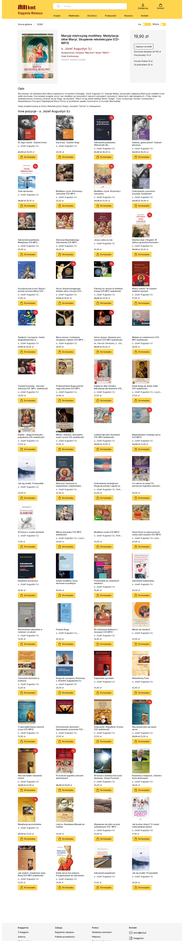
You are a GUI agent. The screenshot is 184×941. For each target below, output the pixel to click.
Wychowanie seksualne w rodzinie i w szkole (30, 630)
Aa (139, 24)
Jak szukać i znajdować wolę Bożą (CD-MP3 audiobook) (31, 874)
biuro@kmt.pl (140, 932)
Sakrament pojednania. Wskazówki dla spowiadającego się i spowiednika (105, 143)
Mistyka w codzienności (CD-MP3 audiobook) (146, 338)
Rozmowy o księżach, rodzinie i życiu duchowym (147, 776)
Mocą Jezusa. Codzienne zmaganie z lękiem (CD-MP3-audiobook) (70, 338)
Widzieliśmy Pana (140, 678)
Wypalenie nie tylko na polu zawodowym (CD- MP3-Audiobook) (107, 825)
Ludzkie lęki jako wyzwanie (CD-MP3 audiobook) (107, 435)
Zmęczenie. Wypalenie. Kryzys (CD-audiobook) (108, 728)
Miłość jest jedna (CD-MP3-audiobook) (69, 533)
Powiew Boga (62, 629)
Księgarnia (138, 938)
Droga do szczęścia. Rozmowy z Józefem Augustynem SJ (70, 679)
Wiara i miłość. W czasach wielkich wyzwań (144, 289)
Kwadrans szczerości (28, 581)
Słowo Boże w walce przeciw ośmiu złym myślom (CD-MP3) (146, 533)
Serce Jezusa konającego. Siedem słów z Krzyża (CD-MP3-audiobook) (69, 289)
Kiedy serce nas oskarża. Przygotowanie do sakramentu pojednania (70, 874)
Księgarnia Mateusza (30, 12)
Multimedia (74, 15)
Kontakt (144, 15)
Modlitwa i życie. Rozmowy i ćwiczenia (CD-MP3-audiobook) (69, 192)
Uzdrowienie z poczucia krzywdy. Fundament (143, 192)
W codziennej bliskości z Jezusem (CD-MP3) (106, 630)
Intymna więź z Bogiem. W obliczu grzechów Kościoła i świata (145, 241)
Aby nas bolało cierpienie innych (30, 776)
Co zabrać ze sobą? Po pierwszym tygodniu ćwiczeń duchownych (146, 484)
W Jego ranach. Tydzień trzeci (32, 142)
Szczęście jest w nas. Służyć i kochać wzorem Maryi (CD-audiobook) (32, 289)
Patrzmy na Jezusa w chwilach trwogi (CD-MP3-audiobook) (108, 289)
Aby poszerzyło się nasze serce (144, 728)
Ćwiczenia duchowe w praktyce (28, 679)
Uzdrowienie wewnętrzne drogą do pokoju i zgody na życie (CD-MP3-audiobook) (107, 484)
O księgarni (23, 932)
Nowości (128, 15)
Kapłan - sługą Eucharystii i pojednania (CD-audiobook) (31, 435)
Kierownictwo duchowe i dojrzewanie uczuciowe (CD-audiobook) (69, 728)
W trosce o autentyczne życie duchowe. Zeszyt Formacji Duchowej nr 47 (108, 776)
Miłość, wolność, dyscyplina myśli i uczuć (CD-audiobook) (70, 435)
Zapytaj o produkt (143, 46)
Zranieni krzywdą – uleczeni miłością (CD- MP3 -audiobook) (33, 387)
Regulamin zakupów (64, 932)
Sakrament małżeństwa (143, 581)
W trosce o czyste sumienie (31, 532)
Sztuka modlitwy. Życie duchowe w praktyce (67, 582)
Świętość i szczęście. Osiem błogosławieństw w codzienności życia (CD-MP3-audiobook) (32, 338)
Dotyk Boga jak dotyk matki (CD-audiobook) (145, 387)
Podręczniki (110, 15)
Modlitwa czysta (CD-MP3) (106, 532)
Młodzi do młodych (141, 629)
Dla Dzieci (92, 15)
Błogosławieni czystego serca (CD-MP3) (146, 435)
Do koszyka (29, 157)
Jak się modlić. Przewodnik (31, 483)
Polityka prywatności (65, 936)
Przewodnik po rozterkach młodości (106, 582)
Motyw (156, 24)
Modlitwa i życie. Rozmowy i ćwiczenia (107, 192)
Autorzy (21, 936)
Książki (57, 15)
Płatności (96, 936)
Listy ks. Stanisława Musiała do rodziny (70, 825)
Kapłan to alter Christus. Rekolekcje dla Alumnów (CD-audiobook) (108, 387)
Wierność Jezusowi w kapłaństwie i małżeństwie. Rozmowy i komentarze (68, 484)
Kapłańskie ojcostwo (104, 678)
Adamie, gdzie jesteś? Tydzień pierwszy (147, 143)
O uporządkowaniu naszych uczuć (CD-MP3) (31, 728)
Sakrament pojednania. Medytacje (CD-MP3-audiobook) (29, 241)
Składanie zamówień (102, 932)
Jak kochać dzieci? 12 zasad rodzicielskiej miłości (145, 825)
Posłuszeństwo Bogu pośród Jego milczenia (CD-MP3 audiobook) (69, 387)
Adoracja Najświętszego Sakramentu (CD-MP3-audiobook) (67, 241)
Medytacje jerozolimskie (29, 824)
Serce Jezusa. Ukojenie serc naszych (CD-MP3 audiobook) (108, 338)
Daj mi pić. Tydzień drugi (67, 142)
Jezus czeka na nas (103, 240)
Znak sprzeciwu (25, 191)
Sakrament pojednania (104, 873)
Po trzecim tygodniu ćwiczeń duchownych (69, 776)
